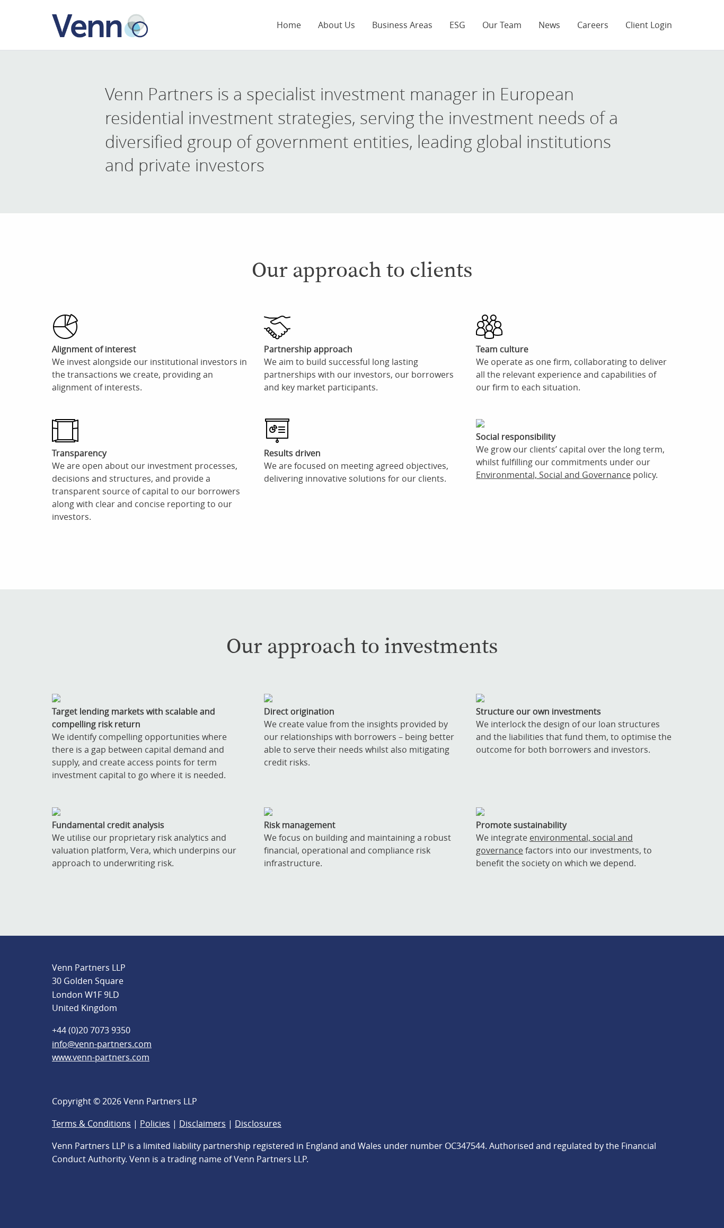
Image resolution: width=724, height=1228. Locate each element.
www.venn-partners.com (100, 1057)
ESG (457, 25)
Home (289, 25)
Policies (155, 1123)
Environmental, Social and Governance (553, 475)
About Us (336, 25)
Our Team (502, 25)
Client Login (648, 25)
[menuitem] (289, 25)
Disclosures (258, 1123)
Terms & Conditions (91, 1123)
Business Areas (402, 25)
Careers (592, 25)
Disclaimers (202, 1123)
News (549, 25)
